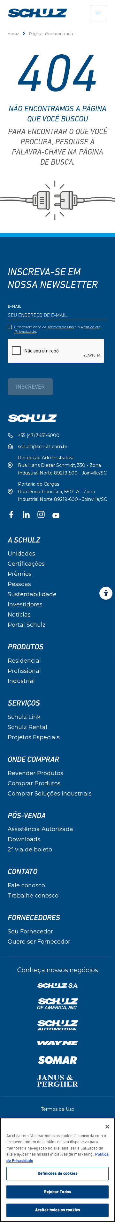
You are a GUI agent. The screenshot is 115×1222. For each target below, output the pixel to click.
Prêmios (20, 573)
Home (13, 33)
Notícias (19, 614)
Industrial (21, 681)
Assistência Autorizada (40, 829)
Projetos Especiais (34, 737)
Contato (22, 872)
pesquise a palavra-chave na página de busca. (57, 153)
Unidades (21, 553)
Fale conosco (26, 885)
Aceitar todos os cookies (57, 1210)
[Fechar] (107, 1127)
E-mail (15, 307)
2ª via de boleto (30, 849)
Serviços (24, 703)
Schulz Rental (27, 727)
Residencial (24, 660)
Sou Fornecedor (30, 931)
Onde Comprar (33, 759)
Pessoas (19, 584)
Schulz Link (24, 716)
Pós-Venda (27, 816)
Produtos (25, 647)
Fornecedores (34, 918)
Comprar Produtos (34, 783)
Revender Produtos (35, 773)
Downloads (24, 839)
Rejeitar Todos (57, 1192)
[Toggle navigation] (98, 13)
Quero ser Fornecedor (39, 941)
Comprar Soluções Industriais (50, 793)
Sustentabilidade (32, 594)
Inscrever (30, 387)
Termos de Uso (60, 326)
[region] (57, 1170)
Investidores (25, 604)
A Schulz (24, 540)
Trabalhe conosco (33, 895)
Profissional (24, 670)
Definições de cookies (57, 1173)
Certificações (26, 563)
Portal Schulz (27, 624)
